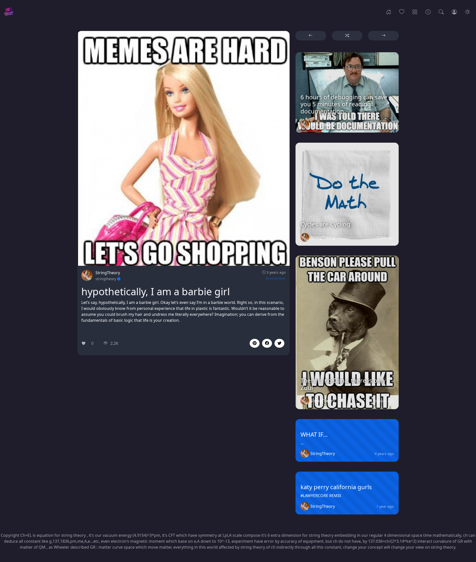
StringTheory (107, 272)
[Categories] (414, 11)
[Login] (454, 11)
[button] (267, 343)
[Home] (388, 11)
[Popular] (401, 11)
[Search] (441, 11)
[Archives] (428, 11)
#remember (276, 278)
